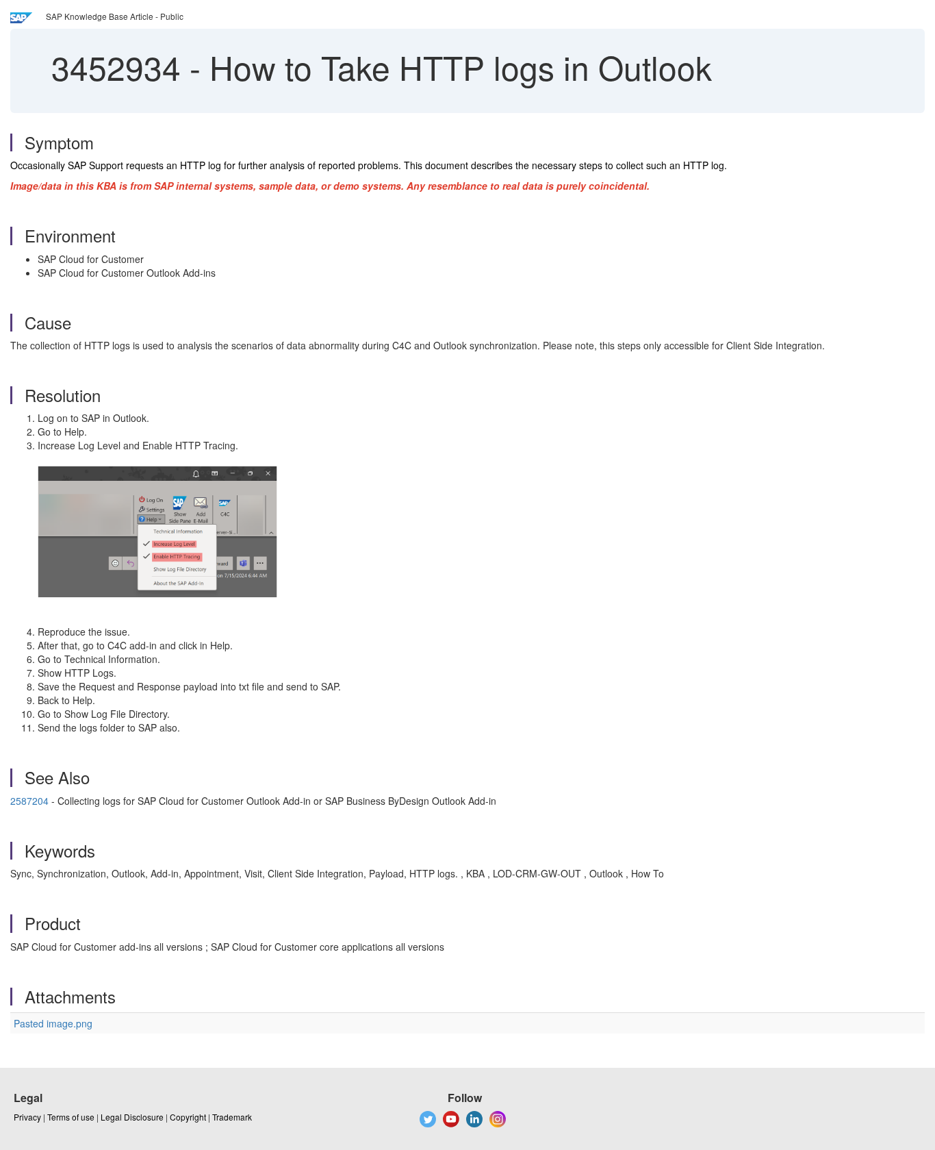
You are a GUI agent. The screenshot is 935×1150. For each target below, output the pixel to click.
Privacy (27, 1117)
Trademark (232, 1117)
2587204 (29, 801)
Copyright (188, 1117)
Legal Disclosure (132, 1117)
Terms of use (70, 1117)
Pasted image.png (53, 1023)
